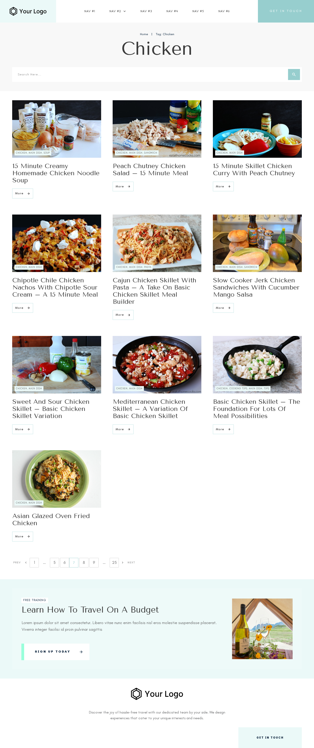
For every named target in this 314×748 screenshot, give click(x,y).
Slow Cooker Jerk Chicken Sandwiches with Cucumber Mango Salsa (256, 287)
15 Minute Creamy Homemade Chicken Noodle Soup (56, 173)
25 (114, 562)
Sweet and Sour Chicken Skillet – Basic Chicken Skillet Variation (50, 409)
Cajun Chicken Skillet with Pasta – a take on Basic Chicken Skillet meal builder (154, 290)
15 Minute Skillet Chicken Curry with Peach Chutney (254, 169)
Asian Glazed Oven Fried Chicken (51, 519)
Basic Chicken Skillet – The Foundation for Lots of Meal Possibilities (256, 409)
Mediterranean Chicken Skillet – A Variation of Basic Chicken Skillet (150, 409)
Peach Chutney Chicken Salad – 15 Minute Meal (150, 169)
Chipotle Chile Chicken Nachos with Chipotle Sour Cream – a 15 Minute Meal (55, 287)
